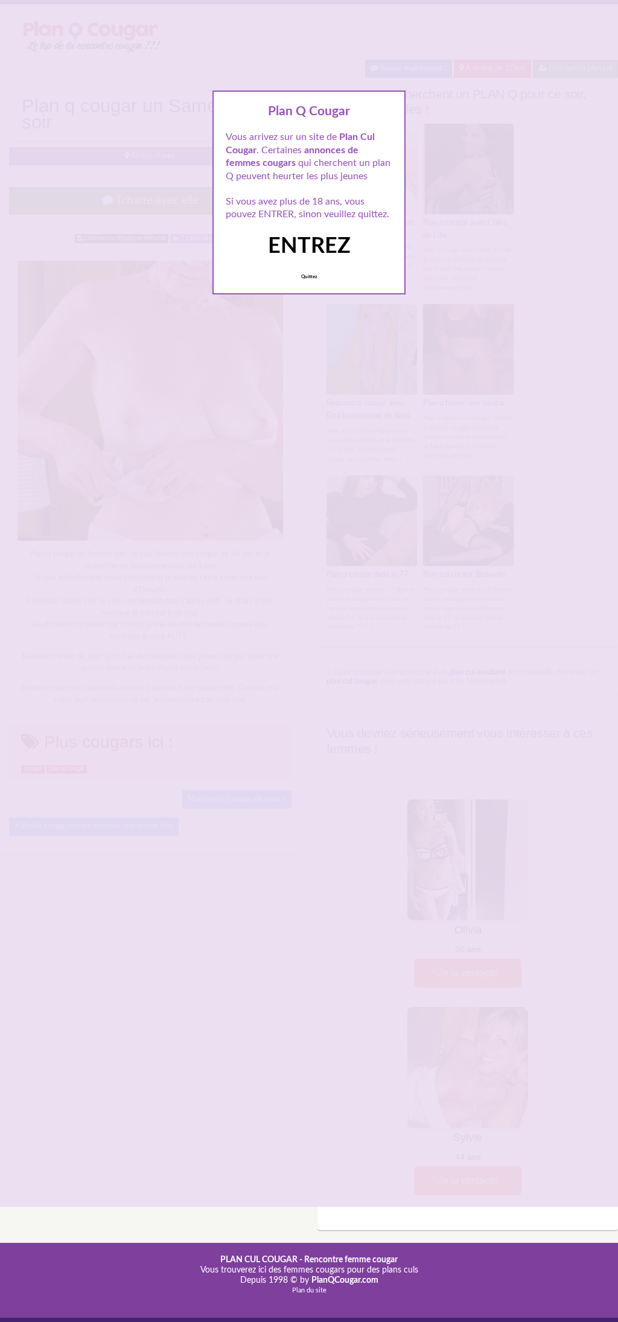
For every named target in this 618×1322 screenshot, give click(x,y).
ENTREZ (309, 246)
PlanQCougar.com (344, 1280)
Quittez (309, 277)
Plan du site (309, 1290)
